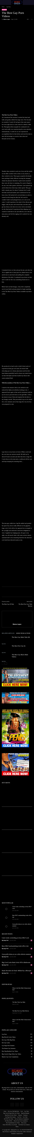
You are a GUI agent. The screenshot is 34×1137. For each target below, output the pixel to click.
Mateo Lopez (6, 19)
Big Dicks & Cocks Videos (11, 1115)
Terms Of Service (6, 1131)
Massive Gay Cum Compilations (21, 1121)
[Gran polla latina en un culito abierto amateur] (6, 926)
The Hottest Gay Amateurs (24, 1124)
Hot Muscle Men (8, 1121)
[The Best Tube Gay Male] (6, 1004)
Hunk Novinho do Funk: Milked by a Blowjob (16, 970)
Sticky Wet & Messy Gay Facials (10, 1124)
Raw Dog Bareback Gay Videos (13, 1122)
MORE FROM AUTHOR (23, 633)
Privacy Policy (20, 1131)
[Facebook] (3, 23)
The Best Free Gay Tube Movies (25, 605)
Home (3, 6)
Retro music (23, 1122)
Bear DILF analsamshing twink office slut (15, 946)
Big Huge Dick (5, 940)
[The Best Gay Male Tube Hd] (6, 639)
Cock (21, 1111)
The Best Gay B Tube (8, 604)
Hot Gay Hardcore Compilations (22, 1119)
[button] (3, 2)
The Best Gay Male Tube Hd (21, 637)
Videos (17, 1126)
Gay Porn (8, 6)
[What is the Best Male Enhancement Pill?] (6, 990)
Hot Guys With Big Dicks (13, 1111)
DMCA (24, 1131)
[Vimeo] (17, 1104)
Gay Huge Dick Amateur (10, 1117)
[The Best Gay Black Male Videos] (6, 657)
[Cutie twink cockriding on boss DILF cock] (6, 909)
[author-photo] (17, 621)
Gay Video (26, 1111)
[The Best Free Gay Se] (6, 648)
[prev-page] (3, 663)
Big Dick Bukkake (25, 1113)
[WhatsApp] (16, 23)
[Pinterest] (12, 23)
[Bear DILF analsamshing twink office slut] (6, 918)
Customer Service (19, 1133)
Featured (20, 1115)
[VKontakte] (22, 1104)
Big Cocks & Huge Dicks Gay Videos (11, 1113)
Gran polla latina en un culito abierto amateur (16, 954)
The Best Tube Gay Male (18, 1002)
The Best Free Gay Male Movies (20, 1011)
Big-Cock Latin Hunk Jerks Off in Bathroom (16, 962)
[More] (20, 23)
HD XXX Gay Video (8, 1119)
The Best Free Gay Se (18, 646)
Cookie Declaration (13, 1131)
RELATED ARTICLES (8, 633)
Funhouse (25, 1115)
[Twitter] (8, 23)
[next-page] (6, 663)
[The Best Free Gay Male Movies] (6, 1013)
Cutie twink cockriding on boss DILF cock (15, 938)
